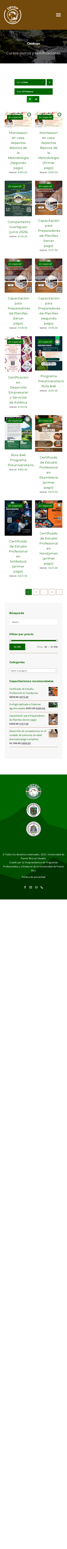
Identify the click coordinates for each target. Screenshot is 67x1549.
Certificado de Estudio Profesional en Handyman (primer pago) (48, 548)
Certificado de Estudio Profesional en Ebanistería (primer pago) (48, 472)
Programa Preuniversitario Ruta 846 (51, 381)
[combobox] (33, 670)
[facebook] (25, 887)
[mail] (36, 887)
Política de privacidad (33, 876)
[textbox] (33, 670)
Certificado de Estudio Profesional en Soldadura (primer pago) (18, 556)
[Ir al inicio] (12, 14)
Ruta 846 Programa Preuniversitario (21, 460)
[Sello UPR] (33, 822)
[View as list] (36, 99)
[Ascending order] (50, 82)
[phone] (42, 887)
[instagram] (30, 887)
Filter (17, 646)
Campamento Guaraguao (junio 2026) (19, 227)
